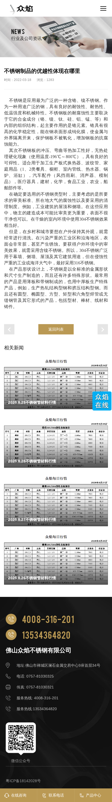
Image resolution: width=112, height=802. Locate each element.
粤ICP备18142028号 (23, 781)
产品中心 (93, 795)
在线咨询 (18, 795)
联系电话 (56, 795)
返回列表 (56, 329)
